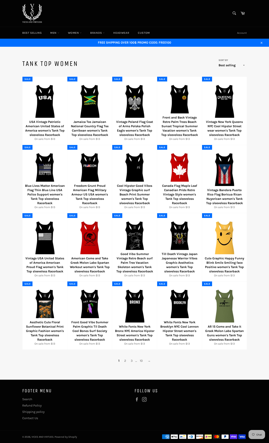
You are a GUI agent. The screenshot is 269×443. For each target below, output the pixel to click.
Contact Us (30, 418)
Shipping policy (33, 412)
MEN (53, 33)
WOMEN (74, 33)
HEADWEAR (121, 33)
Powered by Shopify (66, 436)
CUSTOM (144, 33)
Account (242, 32)
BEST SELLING (32, 33)
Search (27, 399)
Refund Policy (32, 405)
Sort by (223, 60)
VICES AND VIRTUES (43, 436)
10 (141, 361)
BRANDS (96, 33)
